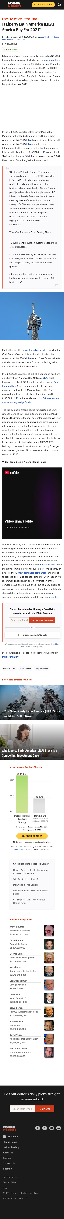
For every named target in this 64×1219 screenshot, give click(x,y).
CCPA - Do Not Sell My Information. (21, 1193)
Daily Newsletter (42, 668)
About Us (8, 1152)
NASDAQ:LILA (9, 668)
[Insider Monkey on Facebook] (38, 1128)
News (34, 19)
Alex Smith (45, 37)
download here (52, 60)
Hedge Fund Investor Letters (16, 19)
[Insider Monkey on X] (45, 1128)
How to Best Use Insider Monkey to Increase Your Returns (30, 872)
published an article (35, 350)
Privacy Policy (10, 1177)
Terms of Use (9, 1182)
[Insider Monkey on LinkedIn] (58, 1128)
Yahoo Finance (25, 668)
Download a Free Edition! (25, 884)
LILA (28, 140)
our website (51, 597)
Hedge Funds (10, 1142)
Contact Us (9, 1163)
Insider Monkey (10, 656)
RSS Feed (12, 1136)
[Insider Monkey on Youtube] (52, 1128)
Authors (7, 1158)
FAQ (5, 1187)
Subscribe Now (32, 836)
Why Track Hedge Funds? (25, 879)
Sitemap (7, 1168)
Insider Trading (11, 1147)
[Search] (60, 4)
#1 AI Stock (43, 4)
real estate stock (46, 564)
